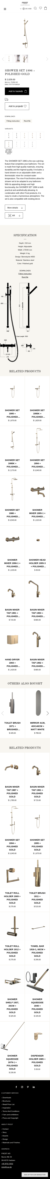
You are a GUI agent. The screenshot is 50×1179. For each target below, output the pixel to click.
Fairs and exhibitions (10, 1115)
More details (12, 208)
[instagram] (22, 1087)
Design (5, 1139)
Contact (5, 1129)
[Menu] (5, 9)
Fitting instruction (13, 121)
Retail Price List (8, 1104)
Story (5, 1132)
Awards (5, 1136)
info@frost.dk (6, 1167)
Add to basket (15, 91)
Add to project (15, 106)
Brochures (6, 1101)
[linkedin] (33, 1087)
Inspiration (7, 1108)
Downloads (7, 1098)
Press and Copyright (10, 1118)
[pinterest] (28, 1087)
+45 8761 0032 (7, 1164)
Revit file (27, 121)
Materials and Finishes (11, 1143)
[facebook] (16, 1087)
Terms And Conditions (11, 1111)
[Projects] (40, 8)
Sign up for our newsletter (35, 1174)
